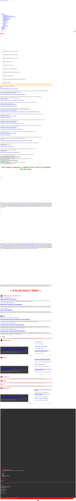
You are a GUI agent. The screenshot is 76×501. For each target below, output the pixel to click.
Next (10, 314)
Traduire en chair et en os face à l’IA (8, 61)
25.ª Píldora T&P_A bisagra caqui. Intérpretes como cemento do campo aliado (42, 394)
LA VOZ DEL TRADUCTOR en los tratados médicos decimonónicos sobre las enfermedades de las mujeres (19, 111)
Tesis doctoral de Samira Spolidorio (6, 146)
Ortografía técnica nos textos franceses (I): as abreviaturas (14, 368)
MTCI (3, 473)
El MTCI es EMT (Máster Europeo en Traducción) (9, 88)
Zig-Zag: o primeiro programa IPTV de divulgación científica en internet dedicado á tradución (42, 351)
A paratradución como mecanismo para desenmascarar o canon (12, 123)
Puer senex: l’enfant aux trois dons (40, 364)
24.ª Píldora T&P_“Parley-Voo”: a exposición (41, 398)
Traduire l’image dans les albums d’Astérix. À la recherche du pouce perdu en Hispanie (14, 349)
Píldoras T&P (5, 25)
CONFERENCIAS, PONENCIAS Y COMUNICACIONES (8, 104)
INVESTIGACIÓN (4, 17)
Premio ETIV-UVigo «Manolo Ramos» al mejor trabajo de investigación (13, 94)
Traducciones (5, 23)
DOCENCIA (3, 14)
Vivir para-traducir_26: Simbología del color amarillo (10, 68)
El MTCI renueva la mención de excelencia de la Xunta (10, 51)
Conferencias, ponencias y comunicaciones (9, 16)
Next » (50, 355)
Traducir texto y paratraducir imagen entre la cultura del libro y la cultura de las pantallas (16, 140)
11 (47, 355)
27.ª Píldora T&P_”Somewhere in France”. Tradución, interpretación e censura (14, 397)
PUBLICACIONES (4, 20)
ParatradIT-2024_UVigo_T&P (5, 117)
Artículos (4, 22)
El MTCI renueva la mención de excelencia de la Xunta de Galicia (15, 319)
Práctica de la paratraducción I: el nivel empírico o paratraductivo (12, 100)
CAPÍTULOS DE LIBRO (3, 98)
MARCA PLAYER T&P (5, 26)
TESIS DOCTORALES (3, 150)
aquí (3, 481)
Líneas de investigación (6, 18)
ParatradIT (3, 476)
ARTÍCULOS (2, 139)
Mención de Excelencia (8, 245)
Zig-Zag (4, 24)
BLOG (3, 27)
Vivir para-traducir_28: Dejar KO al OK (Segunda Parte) (10, 58)
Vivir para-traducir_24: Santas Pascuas (8, 75)
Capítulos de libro (5, 21)
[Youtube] (5, 465)
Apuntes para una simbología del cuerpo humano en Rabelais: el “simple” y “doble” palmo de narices (42, 359)
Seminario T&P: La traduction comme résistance (11, 304)
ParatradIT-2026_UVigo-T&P (7, 82)
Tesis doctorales (5, 19)
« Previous (30, 355)
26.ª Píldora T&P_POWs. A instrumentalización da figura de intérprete (43, 390)
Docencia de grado (6, 15)
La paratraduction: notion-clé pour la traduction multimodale (11, 129)
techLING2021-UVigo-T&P (5, 475)
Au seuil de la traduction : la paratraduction (41, 346)
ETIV (3, 474)
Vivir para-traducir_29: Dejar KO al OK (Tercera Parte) (10, 54)
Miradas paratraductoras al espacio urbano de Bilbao (10, 152)
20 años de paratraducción (6, 310)
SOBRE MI (3, 28)
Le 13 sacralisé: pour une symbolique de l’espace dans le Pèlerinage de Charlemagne (43, 369)
